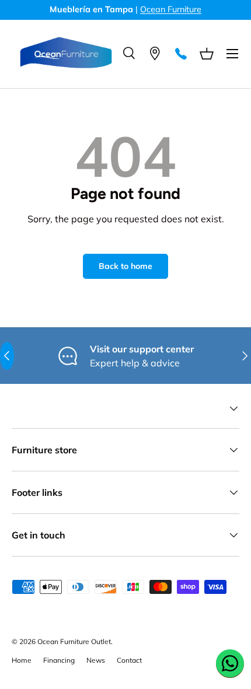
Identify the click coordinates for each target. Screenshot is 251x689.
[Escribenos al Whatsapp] (230, 663)
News (95, 660)
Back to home (125, 266)
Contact (129, 660)
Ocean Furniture (170, 9)
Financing (59, 660)
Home (22, 660)
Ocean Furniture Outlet (74, 641)
